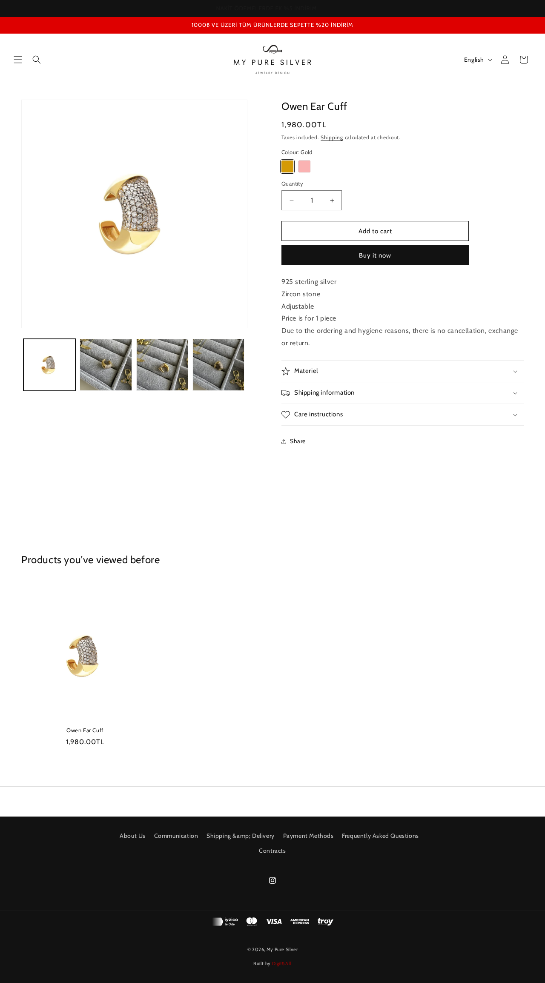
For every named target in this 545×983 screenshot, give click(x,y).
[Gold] (287, 166)
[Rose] (304, 166)
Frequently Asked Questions (380, 836)
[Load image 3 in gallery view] (162, 365)
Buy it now (375, 255)
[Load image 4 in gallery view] (218, 365)
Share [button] (298, 441)
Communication (176, 836)
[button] (18, 59)
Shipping (332, 137)
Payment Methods (308, 836)
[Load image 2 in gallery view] (106, 365)
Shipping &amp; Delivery (241, 836)
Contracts (272, 850)
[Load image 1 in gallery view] (49, 365)
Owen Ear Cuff (84, 730)
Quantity (292, 183)
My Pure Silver (282, 949)
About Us (133, 836)
